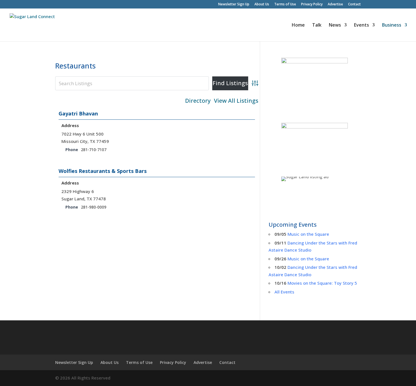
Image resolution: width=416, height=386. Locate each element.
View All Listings (236, 100)
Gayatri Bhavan (78, 113)
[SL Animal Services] (315, 145)
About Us (261, 5)
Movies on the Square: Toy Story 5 (322, 283)
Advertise (335, 5)
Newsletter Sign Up (233, 5)
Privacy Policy (312, 5)
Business (391, 25)
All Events (284, 292)
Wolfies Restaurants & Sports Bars (103, 171)
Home (298, 25)
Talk (316, 25)
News (335, 25)
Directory (198, 100)
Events (361, 25)
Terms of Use (285, 5)
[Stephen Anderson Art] (315, 86)
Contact (354, 5)
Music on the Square (308, 234)
